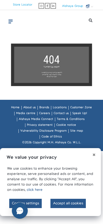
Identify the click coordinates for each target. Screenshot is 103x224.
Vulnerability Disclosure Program (43, 132)
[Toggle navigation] (10, 21)
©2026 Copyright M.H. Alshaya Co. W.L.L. (51, 143)
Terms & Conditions (71, 120)
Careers (44, 114)
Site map (76, 132)
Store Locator (22, 5)
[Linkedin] (53, 6)
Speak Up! (79, 114)
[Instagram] (41, 6)
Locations (60, 108)
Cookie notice (66, 126)
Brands (44, 108)
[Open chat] (20, 211)
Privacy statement (40, 126)
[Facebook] (47, 6)
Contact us (61, 114)
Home (15, 108)
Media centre (25, 114)
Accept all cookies (68, 204)
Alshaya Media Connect (36, 120)
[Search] (90, 21)
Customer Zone (81, 108)
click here (35, 190)
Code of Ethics (51, 137)
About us (29, 108)
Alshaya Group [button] (73, 6)
